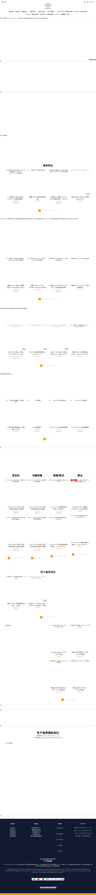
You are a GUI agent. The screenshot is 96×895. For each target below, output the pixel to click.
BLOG (57, 14)
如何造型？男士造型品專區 (46, 14)
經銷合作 (13, 830)
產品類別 (13, 834)
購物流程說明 (36, 830)
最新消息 (11, 11)
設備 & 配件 (42, 11)
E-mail (59, 851)
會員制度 (13, 832)
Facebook (59, 828)
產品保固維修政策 (36, 836)
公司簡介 (13, 828)
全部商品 (17, 11)
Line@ (59, 845)
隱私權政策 (44, 885)
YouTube (59, 839)
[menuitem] (39, 210)
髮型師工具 (33, 11)
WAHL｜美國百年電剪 (32, 14)
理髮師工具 (24, 11)
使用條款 (51, 885)
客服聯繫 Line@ (65, 14)
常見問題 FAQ (36, 828)
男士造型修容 (51, 11)
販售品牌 (13, 836)
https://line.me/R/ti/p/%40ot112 (52, 737)
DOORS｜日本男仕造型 (80, 11)
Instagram (60, 834)
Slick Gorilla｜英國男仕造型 (65, 11)
